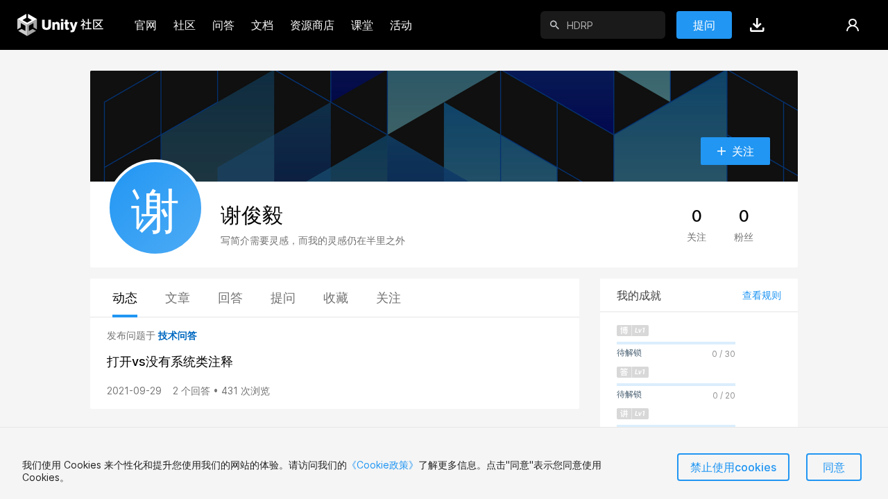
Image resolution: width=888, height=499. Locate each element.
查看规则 (761, 295)
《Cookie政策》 (382, 465)
